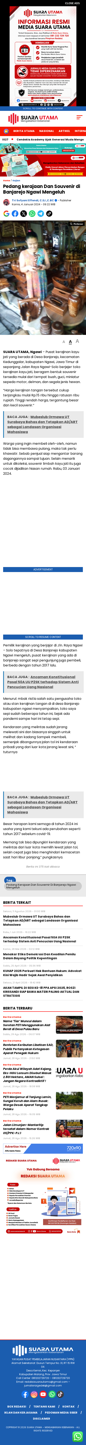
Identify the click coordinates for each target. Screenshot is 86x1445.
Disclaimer (41, 1419)
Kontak (68, 1407)
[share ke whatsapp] (33, 216)
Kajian (16, 180)
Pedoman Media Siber (61, 1413)
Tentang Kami (44, 1407)
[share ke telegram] (41, 216)
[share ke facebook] (16, 216)
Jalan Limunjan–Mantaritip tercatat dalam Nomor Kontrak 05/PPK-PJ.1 (26, 1129)
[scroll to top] (80, 1421)
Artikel (64, 131)
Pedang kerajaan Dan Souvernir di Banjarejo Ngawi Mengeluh (41, 886)
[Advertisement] (43, 522)
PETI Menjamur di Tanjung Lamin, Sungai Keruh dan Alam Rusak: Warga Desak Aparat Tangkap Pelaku (27, 1103)
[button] (63, 341)
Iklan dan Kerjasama (21, 1413)
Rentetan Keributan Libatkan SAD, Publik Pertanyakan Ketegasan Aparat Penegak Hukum (28, 1049)
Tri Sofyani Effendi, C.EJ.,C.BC (33, 200)
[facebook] (26, 1397)
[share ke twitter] (24, 216)
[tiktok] (61, 1397)
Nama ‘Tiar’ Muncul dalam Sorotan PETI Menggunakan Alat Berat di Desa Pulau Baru (26, 1025)
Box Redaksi (16, 1407)
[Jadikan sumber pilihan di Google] (7, 216)
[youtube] (43, 1397)
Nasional (46, 131)
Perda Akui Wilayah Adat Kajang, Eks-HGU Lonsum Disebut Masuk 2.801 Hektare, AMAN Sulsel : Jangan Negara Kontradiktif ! (27, 1075)
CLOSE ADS (72, 3)
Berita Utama (24, 131)
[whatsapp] (52, 1397)
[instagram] (34, 1397)
